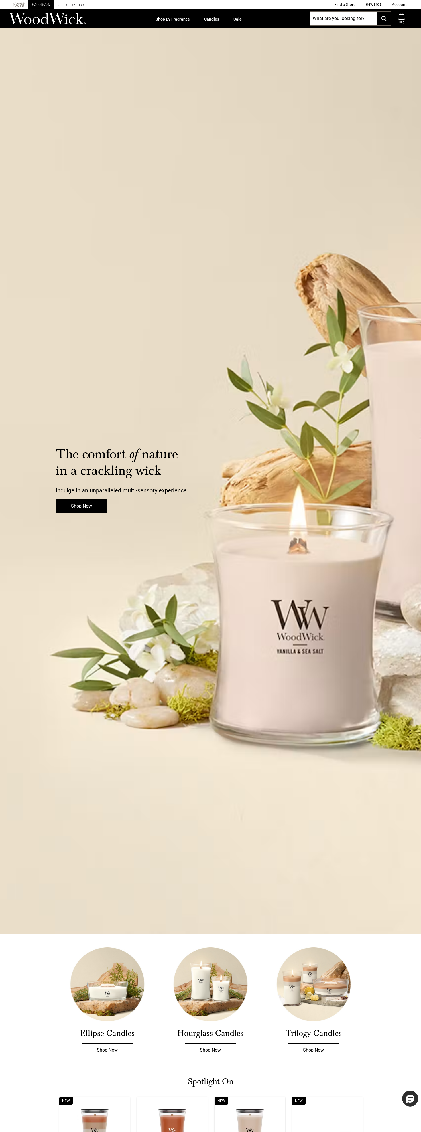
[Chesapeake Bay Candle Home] (71, 4)
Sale (237, 19)
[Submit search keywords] (384, 18)
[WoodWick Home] (41, 4)
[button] (399, 4)
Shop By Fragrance (173, 19)
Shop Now (81, 506)
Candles (211, 19)
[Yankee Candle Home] (18, 4)
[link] (345, 4)
